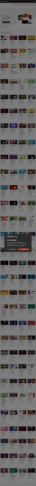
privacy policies (21, 245)
